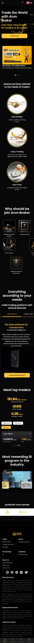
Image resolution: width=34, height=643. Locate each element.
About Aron (5, 565)
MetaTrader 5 (6, 542)
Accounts (13, 641)
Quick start (21, 641)
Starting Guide (22, 554)
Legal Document (7, 563)
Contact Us (6, 568)
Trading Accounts (8, 544)
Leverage (5, 547)
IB (2, 554)
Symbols (29, 641)
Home (4, 641)
